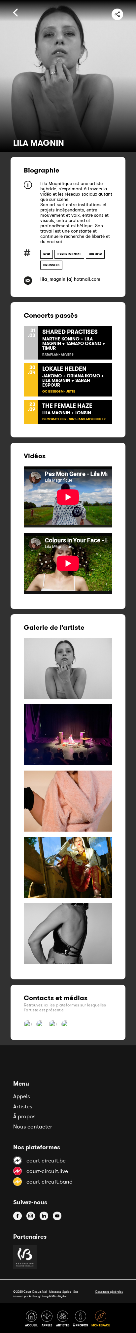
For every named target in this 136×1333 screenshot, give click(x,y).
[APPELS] (48, 1320)
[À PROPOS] (81, 1320)
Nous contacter (32, 1126)
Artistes (22, 1106)
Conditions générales (109, 1291)
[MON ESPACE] (101, 1320)
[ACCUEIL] (32, 1320)
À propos (24, 1116)
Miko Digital (58, 1296)
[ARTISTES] (63, 1320)
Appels (21, 1096)
